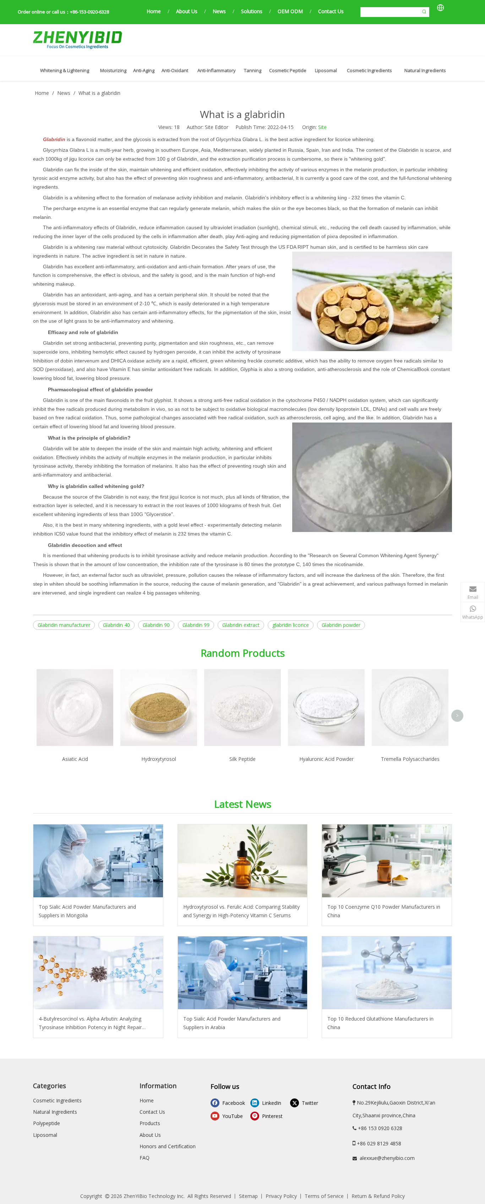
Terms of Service (324, 1196)
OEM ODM (290, 11)
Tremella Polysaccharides (410, 759)
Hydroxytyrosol (158, 759)
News (219, 11)
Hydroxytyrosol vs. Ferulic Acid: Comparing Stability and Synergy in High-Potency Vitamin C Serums (241, 911)
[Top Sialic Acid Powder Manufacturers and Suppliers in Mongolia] (98, 860)
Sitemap (248, 1196)
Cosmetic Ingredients (57, 1100)
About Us (186, 11)
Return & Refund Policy (378, 1196)
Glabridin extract (241, 625)
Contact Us (331, 11)
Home (154, 11)
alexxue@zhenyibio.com (387, 1158)
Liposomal (45, 1135)
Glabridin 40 (116, 625)
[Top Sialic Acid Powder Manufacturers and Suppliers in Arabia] (242, 972)
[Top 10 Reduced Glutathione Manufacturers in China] (387, 972)
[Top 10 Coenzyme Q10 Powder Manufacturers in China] (387, 860)
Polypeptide (46, 1123)
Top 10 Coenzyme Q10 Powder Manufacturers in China (383, 911)
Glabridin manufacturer (64, 625)
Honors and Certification (168, 1146)
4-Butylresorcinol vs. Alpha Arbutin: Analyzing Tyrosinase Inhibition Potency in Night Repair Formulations (90, 1023)
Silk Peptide (242, 759)
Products (150, 1123)
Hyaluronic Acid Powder (326, 759)
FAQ (144, 1157)
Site (322, 127)
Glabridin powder (341, 625)
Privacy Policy (281, 1196)
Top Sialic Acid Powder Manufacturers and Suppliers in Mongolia (87, 911)
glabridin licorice (290, 625)
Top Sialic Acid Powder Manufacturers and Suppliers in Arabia (231, 1023)
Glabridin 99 (195, 625)
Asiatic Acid (75, 759)
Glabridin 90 (156, 625)
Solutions (251, 11)
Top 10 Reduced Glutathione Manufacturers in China (380, 1023)
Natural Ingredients (55, 1111)
